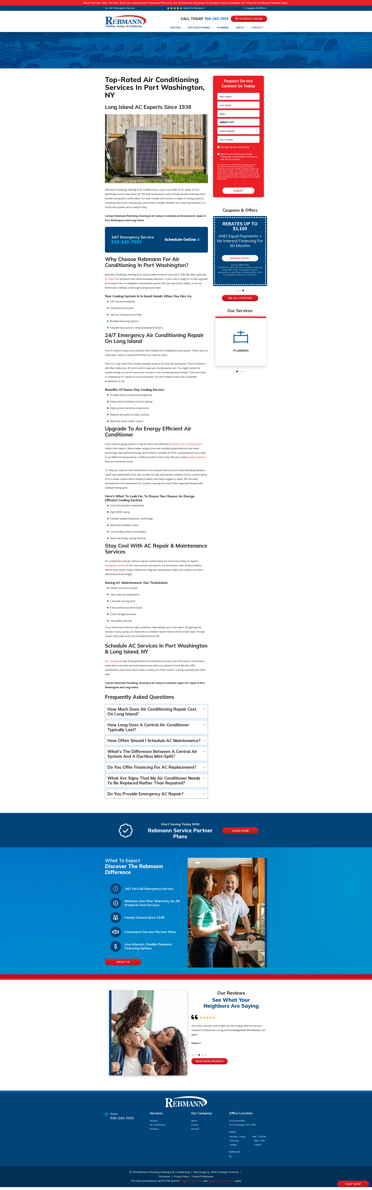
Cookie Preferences (202, 1176)
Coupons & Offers (255, 8)
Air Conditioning (157, 1124)
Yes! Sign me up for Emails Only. (235, 147)
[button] (237, 290)
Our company (112, 661)
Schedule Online (251, 18)
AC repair (110, 279)
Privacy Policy (181, 1176)
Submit (238, 190)
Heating (153, 1120)
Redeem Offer (239, 258)
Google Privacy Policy (191, 1180)
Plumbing (154, 1129)
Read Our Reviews (193, 8)
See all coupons (240, 298)
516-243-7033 (216, 18)
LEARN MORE (240, 830)
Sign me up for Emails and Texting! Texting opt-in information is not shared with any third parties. (238, 157)
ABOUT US (123, 962)
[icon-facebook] (230, 1156)
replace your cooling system (186, 444)
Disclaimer (164, 1176)
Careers (195, 1124)
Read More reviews (209, 1061)
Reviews (195, 1129)
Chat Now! (353, 1184)
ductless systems (196, 457)
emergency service (115, 565)
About (194, 1120)
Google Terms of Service (221, 1180)
